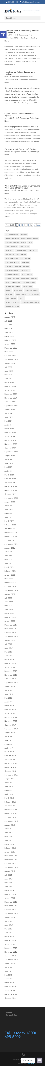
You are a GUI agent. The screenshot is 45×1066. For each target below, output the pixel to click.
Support (9, 1012)
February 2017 (10, 756)
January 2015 (9, 852)
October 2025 (10, 355)
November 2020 (10, 582)
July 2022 (8, 505)
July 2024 (8, 413)
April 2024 (8, 425)
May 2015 (8, 836)
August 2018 (9, 686)
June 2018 (8, 694)
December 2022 (10, 486)
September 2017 (11, 729)
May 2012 (8, 975)
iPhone (27, 258)
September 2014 (11, 867)
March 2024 (9, 429)
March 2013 (9, 936)
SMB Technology (21, 35)
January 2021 (9, 575)
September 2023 (11, 452)
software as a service (13, 302)
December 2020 (10, 579)
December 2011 (10, 994)
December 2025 (10, 348)
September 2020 (11, 590)
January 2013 (9, 944)
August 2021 (9, 548)
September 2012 (11, 959)
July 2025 (8, 367)
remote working (33, 294)
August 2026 (9, 317)
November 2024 (10, 398)
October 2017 (10, 725)
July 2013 (8, 921)
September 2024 (11, 406)
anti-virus (23, 234)
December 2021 (10, 532)
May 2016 (8, 790)
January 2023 (9, 482)
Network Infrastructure (29, 278)
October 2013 (10, 909)
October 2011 (10, 998)
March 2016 (9, 798)
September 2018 (11, 682)
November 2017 (10, 721)
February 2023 (10, 479)
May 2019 (8, 652)
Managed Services (12, 270)
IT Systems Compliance (13, 266)
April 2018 (8, 702)
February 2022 (10, 525)
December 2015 (10, 809)
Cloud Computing (11, 246)
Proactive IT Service (31, 290)
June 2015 (8, 833)
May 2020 (8, 606)
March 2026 (9, 336)
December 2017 (10, 717)
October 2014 (10, 863)
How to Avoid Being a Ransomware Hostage (19, 73)
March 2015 (9, 844)
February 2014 (10, 894)
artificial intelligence (12, 238)
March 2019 (9, 659)
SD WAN (13, 298)
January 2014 (9, 898)
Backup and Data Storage (29, 238)
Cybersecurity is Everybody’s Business (20, 149)
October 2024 (10, 402)
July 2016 (8, 783)
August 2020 (9, 594)
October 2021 (10, 540)
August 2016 (9, 779)
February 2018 (10, 709)
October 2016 (10, 771)
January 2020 (9, 621)
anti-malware (13, 234)
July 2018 (8, 690)
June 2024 (8, 417)
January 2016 (9, 806)
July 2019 (8, 644)
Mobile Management (12, 274)
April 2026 (8, 332)
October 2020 (10, 586)
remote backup (21, 294)
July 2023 (8, 459)
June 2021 (8, 556)
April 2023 (8, 471)
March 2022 (9, 521)
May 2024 (8, 421)
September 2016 (11, 775)
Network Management (13, 282)
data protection (21, 254)
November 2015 (10, 813)
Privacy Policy (11, 1015)
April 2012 (8, 979)
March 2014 (9, 890)
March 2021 (9, 567)
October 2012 (10, 956)
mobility (8, 278)
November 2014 (10, 859)
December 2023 (10, 440)
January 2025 (9, 390)
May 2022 (8, 513)
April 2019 (8, 656)
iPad (21, 258)
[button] (3, 34)
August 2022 (9, 502)
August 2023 (9, 455)
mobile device (25, 270)
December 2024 (10, 394)
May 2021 (8, 559)
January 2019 (9, 667)
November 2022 (10, 490)
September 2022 (11, 498)
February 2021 (10, 571)
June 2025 (8, 371)
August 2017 (9, 732)
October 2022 (10, 494)
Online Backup (27, 286)
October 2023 (10, 448)
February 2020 (10, 617)
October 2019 (10, 633)
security (21, 298)
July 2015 (8, 829)
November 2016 (10, 767)
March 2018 (9, 706)
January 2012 (9, 990)
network (16, 278)
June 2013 (8, 925)
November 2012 (10, 952)
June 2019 (8, 648)
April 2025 (8, 379)
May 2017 (8, 744)
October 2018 (10, 679)
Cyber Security (21, 250)
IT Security (25, 262)
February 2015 (10, 848)
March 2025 (9, 382)
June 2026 (8, 325)
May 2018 (8, 698)
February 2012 (10, 986)
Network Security (29, 282)
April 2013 (8, 933)
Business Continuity (12, 242)
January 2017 (9, 759)
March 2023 (9, 475)
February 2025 (10, 386)
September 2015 (11, 821)
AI (6, 234)
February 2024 (10, 432)
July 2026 (8, 321)
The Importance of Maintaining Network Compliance (22, 31)
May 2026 (8, 329)
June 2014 (8, 879)
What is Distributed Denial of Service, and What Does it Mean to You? (22, 187)
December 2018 (10, 671)
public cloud (9, 294)
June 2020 (8, 602)
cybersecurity (32, 250)
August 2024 (9, 409)
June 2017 (8, 740)
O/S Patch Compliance (13, 286)
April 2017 (8, 748)
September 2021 (11, 544)
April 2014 (8, 886)
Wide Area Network (12, 306)
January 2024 (9, 436)
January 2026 (9, 344)
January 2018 (9, 713)
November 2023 (10, 444)
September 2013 (11, 913)
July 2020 (8, 598)
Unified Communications (30, 302)
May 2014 (8, 883)
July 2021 (8, 552)
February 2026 (10, 340)
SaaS (7, 298)
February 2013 (10, 940)
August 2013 (9, 917)
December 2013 (10, 902)
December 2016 (10, 763)
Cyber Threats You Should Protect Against (19, 114)
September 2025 (11, 359)
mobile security (27, 274)
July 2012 (8, 967)
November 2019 (10, 629)
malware (26, 266)
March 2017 (9, 752)
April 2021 (8, 563)
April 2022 (8, 517)
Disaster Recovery (12, 258)
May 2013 (8, 929)
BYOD (23, 242)
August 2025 (9, 363)
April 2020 (8, 609)
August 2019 (9, 640)
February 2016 (10, 802)
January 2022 (9, 529)
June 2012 (8, 971)
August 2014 (9, 871)
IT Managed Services (12, 262)
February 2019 (10, 663)
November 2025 (10, 352)
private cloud (18, 290)
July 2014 (8, 875)
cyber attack (10, 250)
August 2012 (9, 963)
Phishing (8, 290)
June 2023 (8, 463)
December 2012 (10, 948)
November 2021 (10, 536)
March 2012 (9, 983)
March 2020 (9, 613)
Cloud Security (24, 246)
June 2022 (8, 509)
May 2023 (8, 467)
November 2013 (10, 906)
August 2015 (9, 825)
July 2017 (8, 736)
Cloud (30, 242)
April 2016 (8, 794)
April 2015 (8, 840)
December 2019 (10, 625)
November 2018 (10, 675)
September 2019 (11, 636)
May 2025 (8, 375)
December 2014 (10, 856)
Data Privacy (10, 254)
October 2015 (10, 817)
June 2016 (8, 786)
